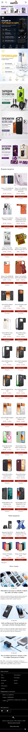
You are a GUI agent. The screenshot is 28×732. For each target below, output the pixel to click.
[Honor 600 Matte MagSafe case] (7, 408)
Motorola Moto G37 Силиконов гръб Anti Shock (20, 533)
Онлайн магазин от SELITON (14, 730)
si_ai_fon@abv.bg (10, 694)
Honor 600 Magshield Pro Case (7, 390)
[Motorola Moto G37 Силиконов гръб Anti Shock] (20, 525)
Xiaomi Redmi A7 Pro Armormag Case (7, 503)
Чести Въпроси (17, 675)
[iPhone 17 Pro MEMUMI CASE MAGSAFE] (7, 179)
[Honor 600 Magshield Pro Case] (7, 380)
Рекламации (3, 680)
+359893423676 (10, 697)
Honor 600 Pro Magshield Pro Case (21, 362)
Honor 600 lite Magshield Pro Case (21, 390)
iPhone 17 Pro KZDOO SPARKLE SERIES (7, 219)
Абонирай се (4, 562)
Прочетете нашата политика (14, 722)
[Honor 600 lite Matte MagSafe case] (7, 437)
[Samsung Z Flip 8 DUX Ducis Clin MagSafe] (7, 525)
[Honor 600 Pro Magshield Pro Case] (20, 352)
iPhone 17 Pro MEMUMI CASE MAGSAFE (7, 189)
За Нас (2, 683)
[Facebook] (2, 704)
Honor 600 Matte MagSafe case (7, 418)
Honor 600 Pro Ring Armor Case (21, 333)
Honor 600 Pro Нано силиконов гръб (7, 475)
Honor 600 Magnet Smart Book (21, 305)
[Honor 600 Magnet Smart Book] (20, 295)
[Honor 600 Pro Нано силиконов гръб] (7, 465)
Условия (3, 688)
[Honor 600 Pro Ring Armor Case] (20, 324)
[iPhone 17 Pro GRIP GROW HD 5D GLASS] (7, 239)
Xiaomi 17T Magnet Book (7, 554)
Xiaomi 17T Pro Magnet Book (20, 554)
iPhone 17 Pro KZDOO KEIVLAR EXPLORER (21, 277)
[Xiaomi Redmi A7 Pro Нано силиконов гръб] (20, 437)
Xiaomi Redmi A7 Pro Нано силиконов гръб (20, 446)
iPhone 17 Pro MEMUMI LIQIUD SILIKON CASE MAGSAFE (21, 190)
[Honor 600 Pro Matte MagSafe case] (20, 408)
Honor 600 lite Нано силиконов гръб (21, 475)
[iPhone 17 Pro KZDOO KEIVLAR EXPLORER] (20, 267)
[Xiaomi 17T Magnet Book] (7, 546)
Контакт (16, 680)
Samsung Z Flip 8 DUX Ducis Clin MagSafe (7, 533)
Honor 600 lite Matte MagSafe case (7, 446)
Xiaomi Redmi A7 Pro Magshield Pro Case (21, 503)
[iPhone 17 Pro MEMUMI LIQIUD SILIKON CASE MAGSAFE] (20, 179)
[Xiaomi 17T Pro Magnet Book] (20, 546)
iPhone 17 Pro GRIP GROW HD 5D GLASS (7, 248)
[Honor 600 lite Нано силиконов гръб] (20, 465)
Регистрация (17, 677)
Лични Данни (4, 685)
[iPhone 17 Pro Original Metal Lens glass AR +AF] (20, 239)
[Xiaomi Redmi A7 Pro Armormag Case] (7, 493)
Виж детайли (7, 196)
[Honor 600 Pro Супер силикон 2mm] (7, 324)
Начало (2, 677)
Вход (2, 675)
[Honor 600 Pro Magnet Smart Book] (7, 295)
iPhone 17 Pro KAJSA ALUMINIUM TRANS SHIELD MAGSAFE (20, 220)
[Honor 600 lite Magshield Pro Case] (20, 380)
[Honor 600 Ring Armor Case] (7, 352)
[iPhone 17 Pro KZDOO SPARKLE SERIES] (7, 209)
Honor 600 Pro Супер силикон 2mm (7, 333)
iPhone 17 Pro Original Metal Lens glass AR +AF (21, 248)
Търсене (16, 683)
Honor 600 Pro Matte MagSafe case (21, 418)
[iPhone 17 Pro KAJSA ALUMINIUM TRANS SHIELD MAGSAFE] (20, 209)
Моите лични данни (14, 726)
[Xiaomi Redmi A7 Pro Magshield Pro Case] (20, 493)
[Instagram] (5, 704)
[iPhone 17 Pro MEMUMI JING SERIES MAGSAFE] (7, 267)
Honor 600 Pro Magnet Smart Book (7, 305)
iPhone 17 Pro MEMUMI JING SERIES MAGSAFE (7, 277)
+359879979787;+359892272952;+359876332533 (17, 700)
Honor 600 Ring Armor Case (7, 362)
